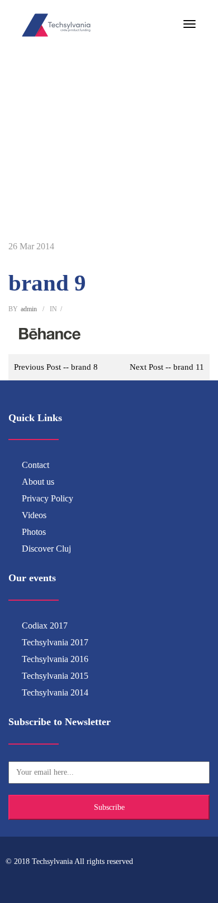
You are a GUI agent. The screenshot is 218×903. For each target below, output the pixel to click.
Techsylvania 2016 (55, 659)
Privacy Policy (47, 498)
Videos (34, 515)
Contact (35, 465)
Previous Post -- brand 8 (56, 367)
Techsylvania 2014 (55, 692)
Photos (34, 532)
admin (29, 309)
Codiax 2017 (45, 625)
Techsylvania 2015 (55, 675)
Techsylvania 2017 (55, 642)
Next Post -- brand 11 (167, 367)
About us (38, 481)
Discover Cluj (46, 548)
